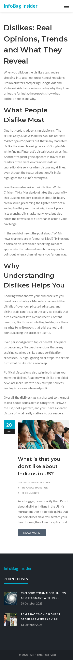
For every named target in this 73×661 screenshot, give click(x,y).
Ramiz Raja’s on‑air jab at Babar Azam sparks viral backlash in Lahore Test (41, 619)
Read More (31, 532)
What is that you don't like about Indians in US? (39, 466)
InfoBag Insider (21, 6)
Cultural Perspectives (34, 482)
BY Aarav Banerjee (35, 487)
